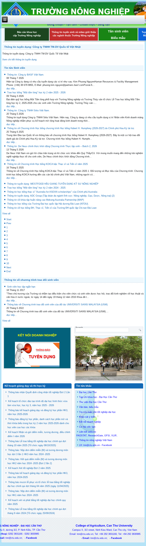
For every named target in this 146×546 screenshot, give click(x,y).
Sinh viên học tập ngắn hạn (21, 286)
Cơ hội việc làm (87, 426)
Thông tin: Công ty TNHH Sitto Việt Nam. (28, 110)
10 (7, 263)
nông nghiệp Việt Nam (100, 440)
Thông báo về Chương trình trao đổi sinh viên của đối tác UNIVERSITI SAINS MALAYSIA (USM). (57, 304)
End (8, 271)
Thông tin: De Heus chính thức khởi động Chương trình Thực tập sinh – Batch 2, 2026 (52, 146)
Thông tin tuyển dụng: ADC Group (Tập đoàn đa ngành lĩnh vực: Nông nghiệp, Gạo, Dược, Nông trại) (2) (60, 195)
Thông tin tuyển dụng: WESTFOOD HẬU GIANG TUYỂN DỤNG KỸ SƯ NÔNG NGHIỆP (52, 183)
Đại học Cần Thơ (88, 392)
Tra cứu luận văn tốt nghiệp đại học (97, 412)
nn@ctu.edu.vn (92, 445)
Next (8, 267)
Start (8, 219)
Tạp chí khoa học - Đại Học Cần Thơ (98, 397)
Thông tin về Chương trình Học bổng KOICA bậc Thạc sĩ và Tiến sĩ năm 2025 (47, 164)
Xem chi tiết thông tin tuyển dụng (19, 59)
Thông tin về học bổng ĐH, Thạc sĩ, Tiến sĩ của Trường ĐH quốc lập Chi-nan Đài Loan (52, 208)
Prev (8, 223)
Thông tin (84, 440)
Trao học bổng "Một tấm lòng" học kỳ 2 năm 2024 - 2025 (36, 187)
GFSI (107, 435)
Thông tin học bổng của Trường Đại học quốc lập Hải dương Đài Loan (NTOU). (48, 203)
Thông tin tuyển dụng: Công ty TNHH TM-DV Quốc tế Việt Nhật (42, 46)
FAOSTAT (81, 435)
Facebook (107, 445)
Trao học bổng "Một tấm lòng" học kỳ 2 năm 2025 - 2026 (36, 92)
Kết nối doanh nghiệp (90, 421)
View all (6, 213)
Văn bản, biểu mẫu (88, 407)
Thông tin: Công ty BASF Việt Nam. (25, 74)
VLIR (113, 435)
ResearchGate (95, 435)
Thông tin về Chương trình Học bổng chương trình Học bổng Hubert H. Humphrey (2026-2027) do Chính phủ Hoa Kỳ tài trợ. (71, 128)
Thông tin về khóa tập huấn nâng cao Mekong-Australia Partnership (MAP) (45, 199)
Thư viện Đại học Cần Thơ (93, 402)
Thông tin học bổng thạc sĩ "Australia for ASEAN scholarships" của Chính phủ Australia (52, 191)
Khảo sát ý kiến (87, 417)
